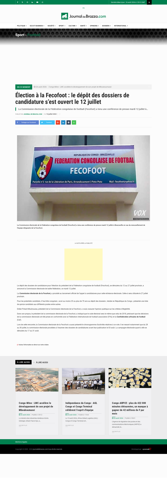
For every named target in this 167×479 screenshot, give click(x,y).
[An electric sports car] (36, 382)
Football (33, 35)
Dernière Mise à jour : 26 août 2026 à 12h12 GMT (128, 2)
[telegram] (68, 122)
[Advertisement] (83, 63)
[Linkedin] (63, 122)
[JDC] (83, 16)
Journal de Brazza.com (33, 114)
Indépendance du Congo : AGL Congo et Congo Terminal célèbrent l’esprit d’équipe (81, 406)
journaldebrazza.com (40, 449)
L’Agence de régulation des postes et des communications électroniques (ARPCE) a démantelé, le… (126, 424)
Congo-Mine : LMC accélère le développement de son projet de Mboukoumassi (80, 87)
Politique (21, 26)
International (120, 26)
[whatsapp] (74, 122)
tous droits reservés (55, 449)
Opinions (94, 26)
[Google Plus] (58, 122)
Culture (72, 26)
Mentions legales (21, 442)
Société (51, 26)
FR (84, 8)
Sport (61, 26)
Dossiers (106, 26)
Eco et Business (36, 26)
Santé (83, 26)
